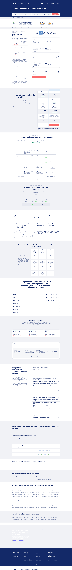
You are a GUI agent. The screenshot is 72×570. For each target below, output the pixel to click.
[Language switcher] (42, 3)
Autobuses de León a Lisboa (28, 505)
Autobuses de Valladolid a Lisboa (29, 507)
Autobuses (21, 3)
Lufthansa (38, 552)
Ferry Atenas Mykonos (51, 555)
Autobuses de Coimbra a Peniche (53, 496)
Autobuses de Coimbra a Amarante (17, 498)
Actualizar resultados (35, 144)
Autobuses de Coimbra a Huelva (29, 492)
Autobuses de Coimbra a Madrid (29, 465)
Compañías (43, 27)
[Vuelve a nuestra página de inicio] (15, 3)
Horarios (33, 27)
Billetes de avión (39, 550)
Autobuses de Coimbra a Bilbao (53, 488)
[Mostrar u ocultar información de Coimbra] (58, 454)
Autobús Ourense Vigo (28, 553)
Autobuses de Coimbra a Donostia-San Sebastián (20, 490)
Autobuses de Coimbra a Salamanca (41, 490)
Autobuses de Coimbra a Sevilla (41, 488)
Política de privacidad (35, 569)
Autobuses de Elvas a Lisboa (52, 517)
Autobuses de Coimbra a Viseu (17, 494)
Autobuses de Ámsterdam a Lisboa (53, 505)
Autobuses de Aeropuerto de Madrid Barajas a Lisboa (20, 503)
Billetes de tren (15, 550)
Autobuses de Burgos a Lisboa (41, 505)
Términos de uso (27, 569)
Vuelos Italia (38, 556)
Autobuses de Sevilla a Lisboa (40, 500)
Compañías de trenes (16, 555)
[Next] (58, 33)
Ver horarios (16, 54)
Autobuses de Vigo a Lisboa (52, 519)
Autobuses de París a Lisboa (28, 500)
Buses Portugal (26, 557)
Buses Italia (26, 552)
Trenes (19, 3)
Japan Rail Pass (50, 552)
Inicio (13, 523)
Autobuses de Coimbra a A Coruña (53, 492)
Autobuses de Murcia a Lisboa (29, 503)
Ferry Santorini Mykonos (52, 556)
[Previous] (23, 198)
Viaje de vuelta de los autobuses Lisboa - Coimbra (20, 476)
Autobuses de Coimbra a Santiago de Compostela (55, 465)
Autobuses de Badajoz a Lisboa (29, 519)
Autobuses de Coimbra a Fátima (17, 496)
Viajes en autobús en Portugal (24, 523)
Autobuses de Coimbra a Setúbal (53, 494)
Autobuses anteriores (20, 176)
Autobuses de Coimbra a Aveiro (41, 494)
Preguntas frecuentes (49, 27)
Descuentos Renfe (15, 556)
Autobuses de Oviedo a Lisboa (17, 505)
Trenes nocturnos (15, 557)
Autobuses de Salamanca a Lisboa (17, 507)
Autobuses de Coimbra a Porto (17, 465)
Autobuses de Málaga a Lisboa (52, 500)
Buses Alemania (27, 556)
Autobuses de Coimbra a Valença (29, 494)
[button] (34, 14)
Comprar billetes (21, 27)
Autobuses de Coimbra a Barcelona (29, 488)
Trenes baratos (15, 553)
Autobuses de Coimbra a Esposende (30, 498)
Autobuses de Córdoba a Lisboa (41, 507)
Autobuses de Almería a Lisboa (53, 507)
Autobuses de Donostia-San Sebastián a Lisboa (43, 503)
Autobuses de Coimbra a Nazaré (41, 465)
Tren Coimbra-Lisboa (39, 476)
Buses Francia (26, 555)
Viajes (49, 550)
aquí (45, 179)
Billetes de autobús (27, 550)
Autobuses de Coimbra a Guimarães (41, 496)
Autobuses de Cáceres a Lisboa (41, 519)
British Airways (38, 553)
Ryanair (37, 555)
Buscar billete (16, 44)
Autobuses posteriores (51, 176)
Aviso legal (22, 569)
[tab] (36, 36)
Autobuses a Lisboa (33, 523)
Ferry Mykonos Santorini (52, 553)
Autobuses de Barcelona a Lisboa (53, 498)
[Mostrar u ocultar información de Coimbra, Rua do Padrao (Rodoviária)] (58, 450)
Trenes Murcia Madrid (16, 552)
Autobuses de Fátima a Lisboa (17, 519)
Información (38, 27)
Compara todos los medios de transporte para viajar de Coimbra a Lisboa (23, 478)
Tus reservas (48, 3)
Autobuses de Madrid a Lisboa (41, 498)
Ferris (28, 3)
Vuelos (25, 3)
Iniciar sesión (58, 3)
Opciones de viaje (28, 27)
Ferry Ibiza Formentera (52, 557)
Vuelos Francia (38, 557)
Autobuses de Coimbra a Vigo (40, 492)
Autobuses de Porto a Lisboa (52, 503)
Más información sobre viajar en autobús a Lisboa (44, 479)
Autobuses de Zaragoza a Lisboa (17, 500)
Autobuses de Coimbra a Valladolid (53, 490)
